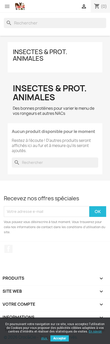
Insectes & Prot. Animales (40, 55)
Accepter (59, 338)
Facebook (8, 249)
